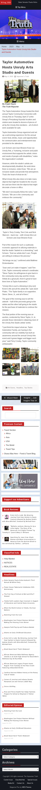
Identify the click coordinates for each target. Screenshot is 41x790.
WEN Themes (26, 787)
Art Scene (11, 388)
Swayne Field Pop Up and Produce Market (19, 627)
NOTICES (8, 563)
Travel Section (10, 430)
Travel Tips (10, 449)
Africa (8, 433)
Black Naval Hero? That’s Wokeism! (17, 649)
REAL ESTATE (10, 567)
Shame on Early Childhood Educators (17, 633)
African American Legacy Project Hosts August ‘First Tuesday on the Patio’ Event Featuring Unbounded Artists (18, 666)
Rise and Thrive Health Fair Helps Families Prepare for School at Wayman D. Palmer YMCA (18, 694)
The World (10, 445)
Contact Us (20, 783)
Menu (21, 41)
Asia (7, 437)
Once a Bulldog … (10, 686)
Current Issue (8, 780)
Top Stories (28, 388)
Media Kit (11, 783)
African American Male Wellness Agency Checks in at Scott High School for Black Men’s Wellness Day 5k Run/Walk (20, 657)
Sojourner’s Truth (22, 76)
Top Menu (22, 7)
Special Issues (32, 780)
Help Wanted (9, 559)
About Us (30, 783)
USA (8, 441)
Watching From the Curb (13, 615)
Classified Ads (20, 780)
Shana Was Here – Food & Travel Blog (19, 454)
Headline (19, 388)
